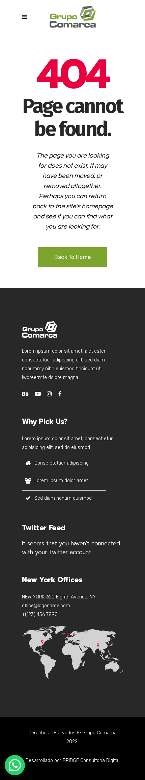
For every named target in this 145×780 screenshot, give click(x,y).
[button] (15, 765)
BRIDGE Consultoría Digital (91, 760)
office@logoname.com (46, 606)
